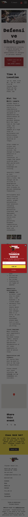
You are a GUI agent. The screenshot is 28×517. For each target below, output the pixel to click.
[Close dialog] (25, 246)
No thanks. (14, 270)
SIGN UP (14, 266)
